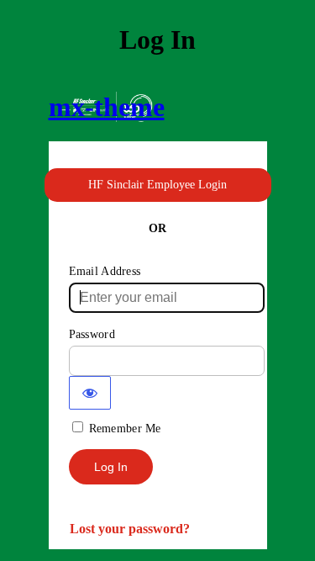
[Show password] (90, 393)
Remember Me (125, 428)
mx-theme (107, 107)
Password (92, 334)
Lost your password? (130, 528)
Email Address (105, 271)
